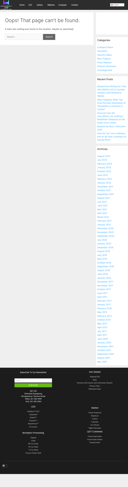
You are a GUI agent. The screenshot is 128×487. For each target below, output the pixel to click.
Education (102, 51)
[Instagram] (114, 467)
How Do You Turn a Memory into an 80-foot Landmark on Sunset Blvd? (111, 136)
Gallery (40, 5)
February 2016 (104, 308)
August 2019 (103, 251)
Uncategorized (104, 70)
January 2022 (104, 182)
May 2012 (102, 323)
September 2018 (105, 266)
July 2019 (102, 255)
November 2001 (105, 346)
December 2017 (105, 281)
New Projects (104, 58)
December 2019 (105, 247)
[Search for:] (24, 37)
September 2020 (105, 236)
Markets (51, 5)
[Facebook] (124, 467)
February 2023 (104, 163)
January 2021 (104, 224)
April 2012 (102, 327)
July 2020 (102, 240)
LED (30, 5)
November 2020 (105, 232)
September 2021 (105, 194)
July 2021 (102, 202)
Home (22, 5)
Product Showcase (106, 66)
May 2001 (102, 361)
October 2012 (104, 320)
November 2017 (105, 285)
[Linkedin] (109, 467)
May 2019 (102, 259)
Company (62, 5)
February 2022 (104, 179)
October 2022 (104, 171)
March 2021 (103, 217)
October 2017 (104, 289)
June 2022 (102, 175)
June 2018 (102, 274)
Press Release (104, 62)
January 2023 (104, 167)
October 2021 (104, 190)
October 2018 (104, 262)
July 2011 (101, 331)
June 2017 (102, 293)
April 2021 (102, 213)
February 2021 (104, 221)
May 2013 (102, 312)
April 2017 (102, 297)
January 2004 (104, 342)
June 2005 (102, 339)
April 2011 (102, 335)
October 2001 (104, 350)
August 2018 (103, 270)
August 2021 (103, 198)
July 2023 (102, 160)
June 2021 (102, 205)
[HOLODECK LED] (6, 4)
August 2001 (103, 358)
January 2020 (104, 243)
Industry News (104, 55)
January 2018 (104, 278)
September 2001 (105, 354)
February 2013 (104, 316)
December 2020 (105, 228)
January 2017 (104, 304)
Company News (105, 47)
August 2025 (103, 156)
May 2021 (102, 209)
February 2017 (104, 301)
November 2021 (105, 186)
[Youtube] (119, 467)
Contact (74, 5)
